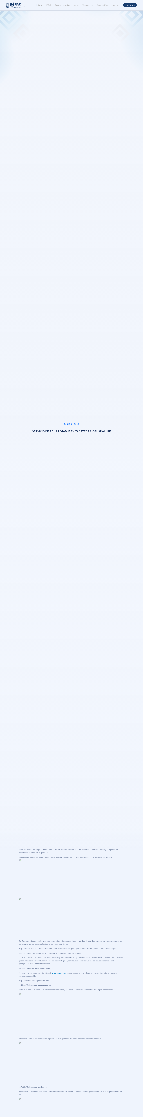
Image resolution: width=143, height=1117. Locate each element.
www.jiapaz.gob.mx (59, 973)
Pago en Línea (130, 5)
